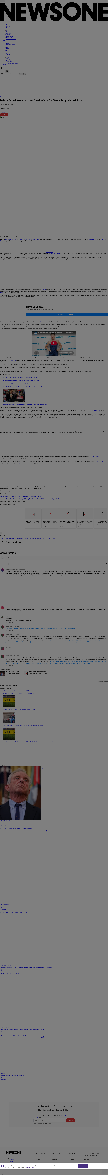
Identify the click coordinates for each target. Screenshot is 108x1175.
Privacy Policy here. (30, 1167)
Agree (82, 1166)
